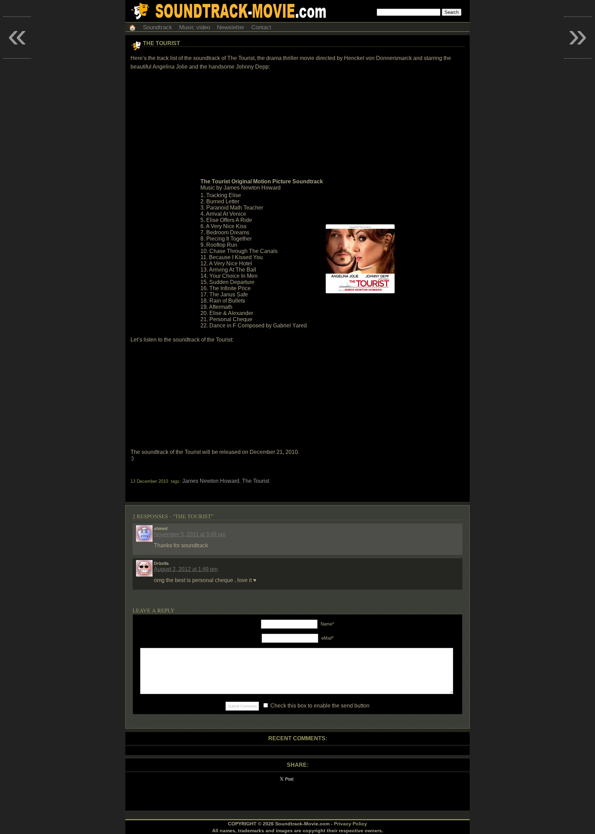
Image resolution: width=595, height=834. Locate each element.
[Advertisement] (297, 124)
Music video (194, 27)
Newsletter (230, 27)
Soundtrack (157, 27)
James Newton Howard (210, 481)
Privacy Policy (350, 823)
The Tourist (161, 43)
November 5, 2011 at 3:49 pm (190, 534)
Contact (261, 27)
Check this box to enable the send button (319, 706)
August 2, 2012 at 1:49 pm (186, 569)
